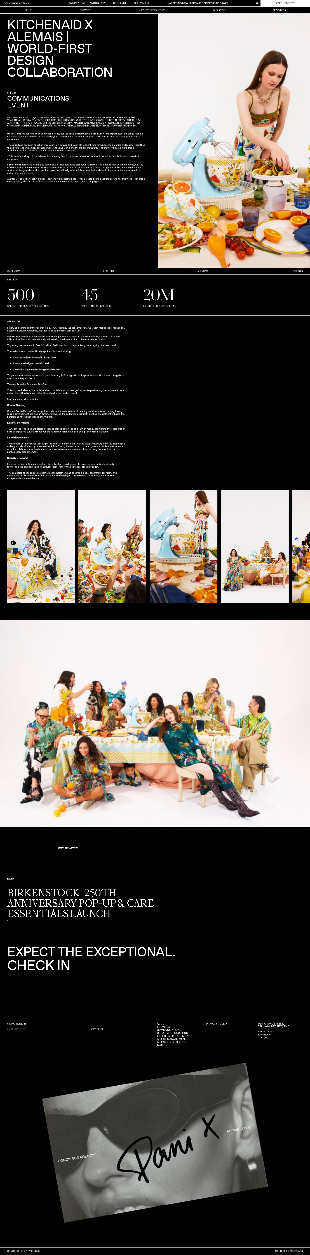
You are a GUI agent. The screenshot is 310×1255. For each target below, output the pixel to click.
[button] (13, 542)
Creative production (172, 1033)
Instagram (266, 1031)
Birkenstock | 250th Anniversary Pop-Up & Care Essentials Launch (80, 903)
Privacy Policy (216, 1023)
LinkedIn (264, 1034)
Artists (298, 271)
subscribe (97, 1029)
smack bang (296, 1251)
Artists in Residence (152, 10)
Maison (162, 1045)
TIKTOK (263, 1037)
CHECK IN (39, 965)
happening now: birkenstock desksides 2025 (198, 3)
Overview (13, 271)
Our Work (219, 10)
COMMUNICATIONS (169, 1030)
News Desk (279, 10)
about (28, 10)
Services (85, 10)
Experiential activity (173, 1036)
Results (108, 271)
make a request (285, 3)
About (161, 1023)
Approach (203, 271)
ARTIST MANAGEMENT (172, 1039)
